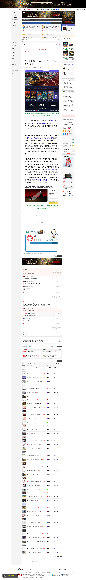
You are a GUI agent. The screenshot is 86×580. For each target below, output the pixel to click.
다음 (50, 558)
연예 (31, 365)
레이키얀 (49, 373)
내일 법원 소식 (32, 433)
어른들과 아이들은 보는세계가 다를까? (35, 403)
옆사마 (49, 399)
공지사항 (59, 572)
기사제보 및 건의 (14, 22)
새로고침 (60, 337)
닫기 (18, 574)
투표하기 (68, 153)
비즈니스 (30, 572)
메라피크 (49, 392)
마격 (40, 240)
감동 (56, 365)
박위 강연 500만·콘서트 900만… (34, 388)
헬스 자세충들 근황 (32, 392)
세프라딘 (49, 537)
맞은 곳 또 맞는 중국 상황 (33, 470)
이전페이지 (51, 346)
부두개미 (49, 522)
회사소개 (26, 572)
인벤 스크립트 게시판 (15, 25)
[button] (31, 358)
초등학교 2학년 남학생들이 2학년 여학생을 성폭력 (37, 548)
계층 (53, 365)
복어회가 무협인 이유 (33, 399)
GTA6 (13, 73)
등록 (59, 341)
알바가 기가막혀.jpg (32, 422)
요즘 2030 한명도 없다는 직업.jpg (34, 489)
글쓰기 (59, 556)
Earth (48, 422)
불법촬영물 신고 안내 (49, 572)
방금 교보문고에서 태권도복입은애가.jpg (35, 533)
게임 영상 (13, 61)
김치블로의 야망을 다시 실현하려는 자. (35, 496)
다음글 (26, 346)
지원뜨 (49, 414)
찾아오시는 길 (55, 572)
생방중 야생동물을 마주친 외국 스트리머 (35, 459)
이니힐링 (36, 240)
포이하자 (24, 41)
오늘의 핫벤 (14, 42)
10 (48, 558)
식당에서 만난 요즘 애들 (33, 507)
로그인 (78, 9)
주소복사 (23, 253)
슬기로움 (49, 377)
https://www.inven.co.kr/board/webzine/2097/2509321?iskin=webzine (34, 253)
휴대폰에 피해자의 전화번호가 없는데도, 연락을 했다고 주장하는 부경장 (40, 373)
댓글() (59, 44)
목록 (56, 44)
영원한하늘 (49, 407)
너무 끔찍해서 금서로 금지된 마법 (34, 448)
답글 (58, 274)
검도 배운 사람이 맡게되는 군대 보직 (35, 429)
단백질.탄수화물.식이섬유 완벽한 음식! (35, 381)
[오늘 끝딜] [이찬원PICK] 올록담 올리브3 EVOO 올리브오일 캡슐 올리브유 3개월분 (68, 122)
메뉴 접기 (54, 243)
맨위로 (55, 346)
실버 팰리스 (14, 67)
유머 (35, 365)
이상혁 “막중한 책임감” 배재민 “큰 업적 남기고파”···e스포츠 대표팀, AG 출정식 (41, 377)
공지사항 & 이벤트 (15, 19)
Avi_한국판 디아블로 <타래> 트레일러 (35, 511)
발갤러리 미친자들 (32, 500)
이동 (60, 274)
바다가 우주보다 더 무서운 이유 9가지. (35, 466)
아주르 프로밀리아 (15, 70)
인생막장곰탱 (50, 440)
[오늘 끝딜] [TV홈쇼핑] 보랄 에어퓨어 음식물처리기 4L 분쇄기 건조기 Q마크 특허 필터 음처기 (68, 117)
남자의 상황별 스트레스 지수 (34, 552)
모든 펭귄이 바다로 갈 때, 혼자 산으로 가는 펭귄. (37, 481)
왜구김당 (49, 433)
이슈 (27, 365)
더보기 (38, 240)
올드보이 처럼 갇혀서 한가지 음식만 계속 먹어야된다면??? (38, 522)
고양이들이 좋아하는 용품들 (34, 485)
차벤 (13, 55)
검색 (50, 561)
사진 (50, 365)
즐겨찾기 (34, 363)
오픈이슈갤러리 (59, 39)
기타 (59, 365)
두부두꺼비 (49, 388)
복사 (26, 39)
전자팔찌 (49, 444)
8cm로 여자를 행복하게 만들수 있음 (35, 526)
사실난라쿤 (49, 474)
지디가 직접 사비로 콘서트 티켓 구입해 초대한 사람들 (37, 537)
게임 (44, 365)
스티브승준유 (50, 496)
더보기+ (40, 349)
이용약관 (33, 572)
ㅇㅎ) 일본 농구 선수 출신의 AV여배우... (35, 444)
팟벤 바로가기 (14, 52)
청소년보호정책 (44, 572)
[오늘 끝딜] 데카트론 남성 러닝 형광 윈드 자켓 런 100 (68, 119)
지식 (47, 365)
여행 (13, 58)
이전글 (30, 346)
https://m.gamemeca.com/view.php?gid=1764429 (30, 215)
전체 (23, 365)
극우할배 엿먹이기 (32, 474)
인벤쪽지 (34, 240)
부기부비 (49, 485)
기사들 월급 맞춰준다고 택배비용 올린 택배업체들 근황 (38, 440)
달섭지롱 (49, 448)
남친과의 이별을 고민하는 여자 (34, 455)
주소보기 (23, 39)
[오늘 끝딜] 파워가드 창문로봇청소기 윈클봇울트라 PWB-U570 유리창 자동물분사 (68, 124)
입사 (48, 548)
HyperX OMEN (14, 64)
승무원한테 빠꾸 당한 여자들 (34, 515)
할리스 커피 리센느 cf (33, 418)
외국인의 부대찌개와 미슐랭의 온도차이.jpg (36, 541)
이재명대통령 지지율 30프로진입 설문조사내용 (36, 414)
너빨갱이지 (49, 381)
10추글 (30, 363)
